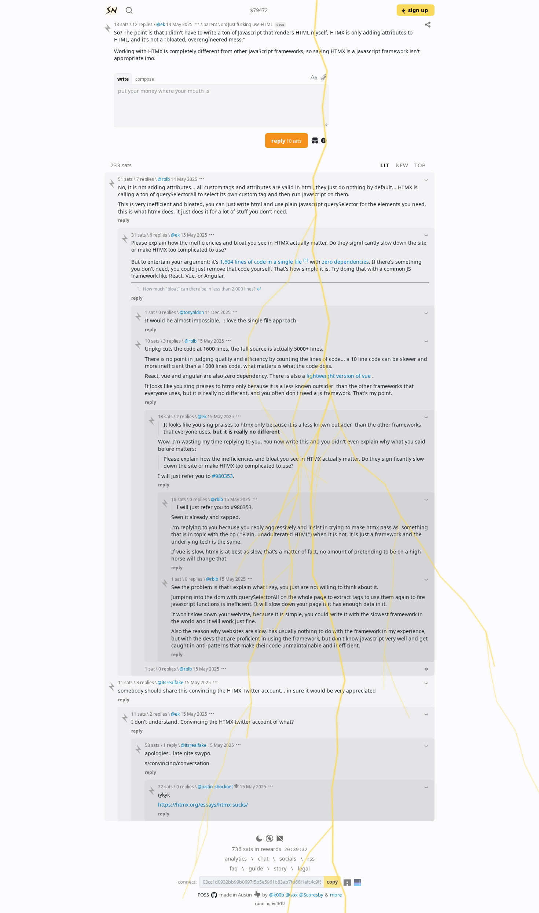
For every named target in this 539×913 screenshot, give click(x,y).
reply (286, 140)
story (280, 868)
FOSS (203, 894)
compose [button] (144, 79)
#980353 (222, 475)
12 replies (142, 24)
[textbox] (271, 45)
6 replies (158, 235)
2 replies (185, 416)
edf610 (278, 903)
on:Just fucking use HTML (247, 24)
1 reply (170, 745)
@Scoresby (311, 894)
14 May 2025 (179, 24)
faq (234, 868)
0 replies (167, 312)
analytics (236, 858)
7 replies (145, 179)
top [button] (420, 165)
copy (332, 882)
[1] (305, 260)
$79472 (259, 10)
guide (256, 868)
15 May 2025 (194, 235)
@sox (292, 894)
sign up (418, 10)
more (336, 894)
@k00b (276, 894)
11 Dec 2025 (218, 312)
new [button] (402, 165)
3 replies (172, 341)
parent (210, 24)
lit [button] (384, 165)
